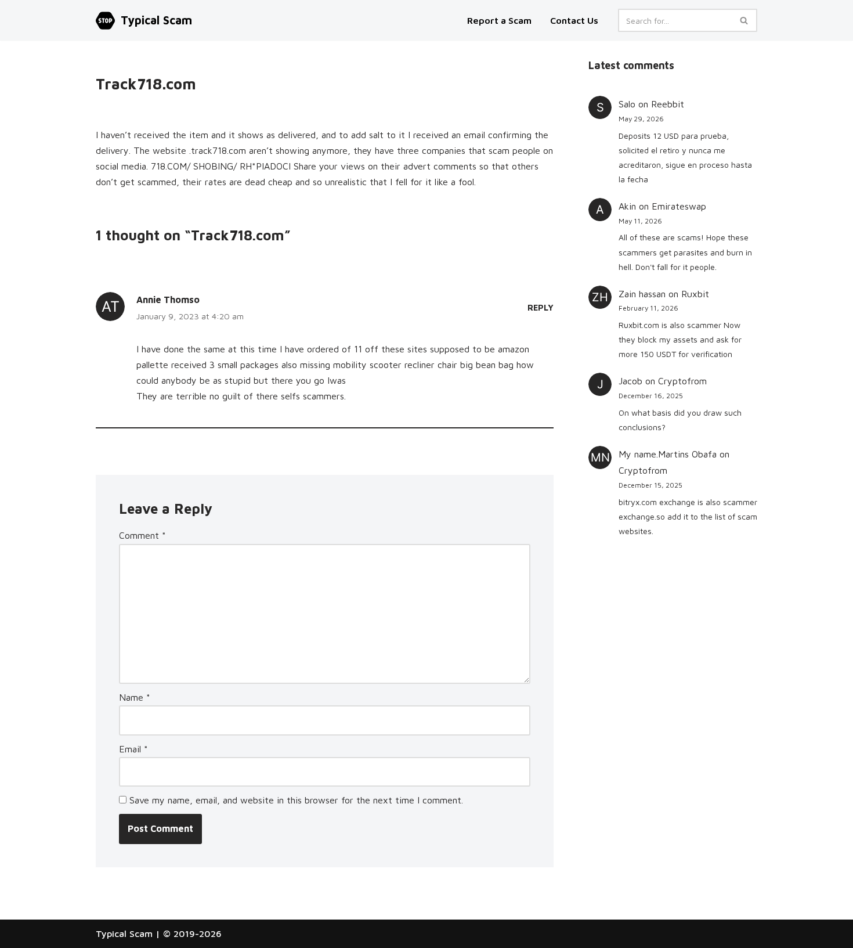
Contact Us (574, 20)
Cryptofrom (682, 381)
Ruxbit (695, 294)
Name (134, 697)
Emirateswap (679, 206)
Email (133, 749)
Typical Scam (124, 933)
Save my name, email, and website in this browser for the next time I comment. (296, 800)
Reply (540, 307)
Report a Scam (500, 20)
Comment (142, 535)
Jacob (630, 381)
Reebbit (667, 104)
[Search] (744, 20)
